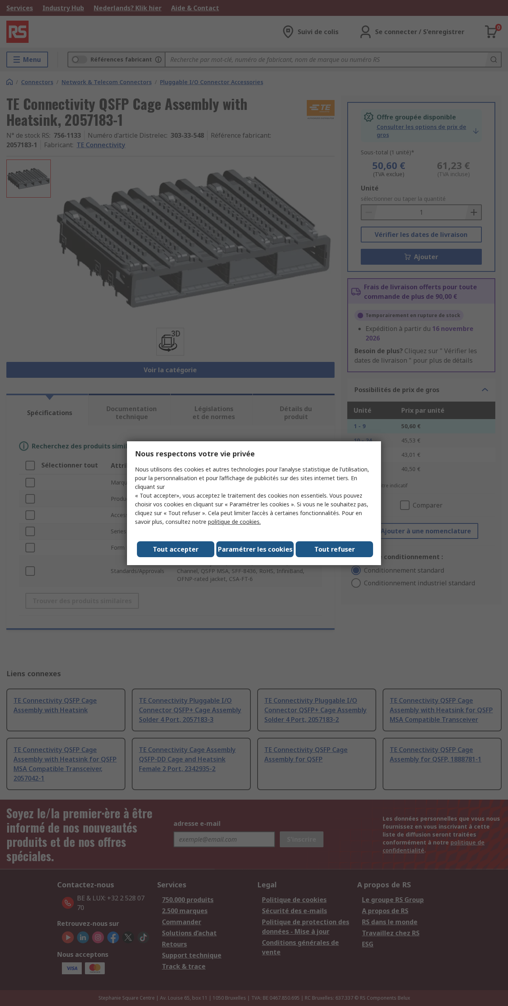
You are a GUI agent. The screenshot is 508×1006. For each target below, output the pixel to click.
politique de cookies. (234, 521)
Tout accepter (175, 549)
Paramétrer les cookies (255, 549)
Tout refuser (334, 549)
